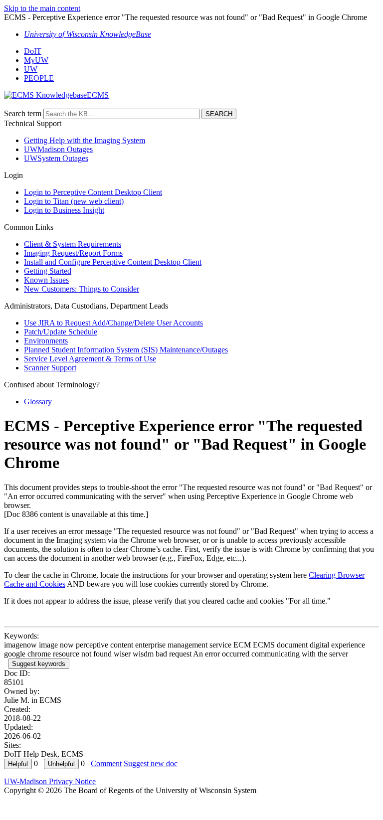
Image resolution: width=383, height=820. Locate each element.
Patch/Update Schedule (60, 332)
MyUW (36, 60)
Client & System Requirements (72, 244)
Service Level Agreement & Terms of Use (90, 358)
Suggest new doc (151, 763)
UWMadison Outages (58, 149)
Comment (106, 763)
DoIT (32, 51)
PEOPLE (39, 78)
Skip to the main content (42, 8)
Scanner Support (50, 367)
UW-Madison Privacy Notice (50, 781)
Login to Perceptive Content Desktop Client (93, 192)
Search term (22, 113)
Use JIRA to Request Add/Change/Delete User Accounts (113, 323)
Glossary (38, 401)
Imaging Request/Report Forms (73, 253)
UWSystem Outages (56, 158)
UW (30, 69)
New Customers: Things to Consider (81, 289)
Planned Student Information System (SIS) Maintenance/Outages (126, 349)
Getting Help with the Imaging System (84, 140)
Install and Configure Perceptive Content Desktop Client (112, 262)
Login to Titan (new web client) (74, 201)
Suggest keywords (38, 663)
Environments (46, 340)
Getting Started (47, 271)
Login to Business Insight (64, 210)
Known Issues (46, 280)
